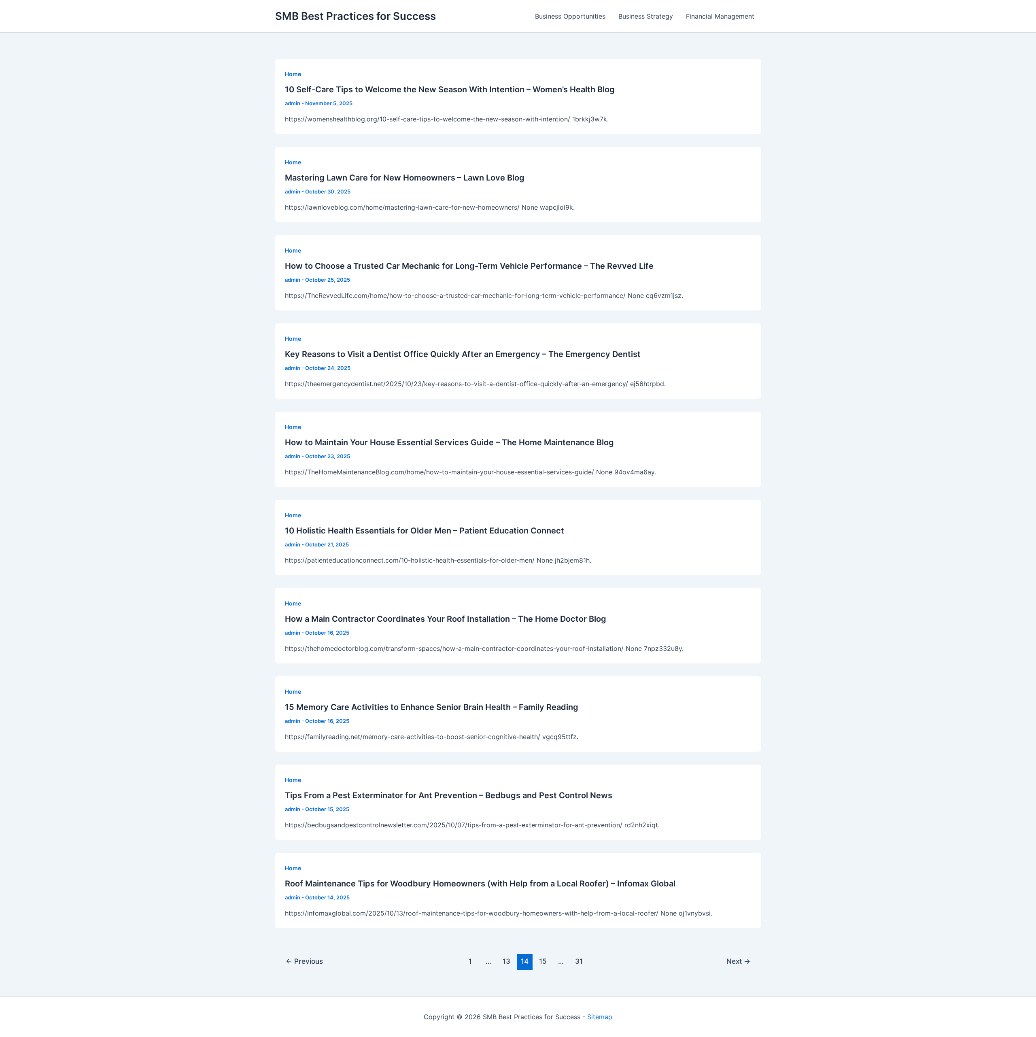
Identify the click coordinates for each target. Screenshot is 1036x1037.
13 (506, 961)
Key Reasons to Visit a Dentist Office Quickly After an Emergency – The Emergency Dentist (463, 354)
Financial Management (720, 16)
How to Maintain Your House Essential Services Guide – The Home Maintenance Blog (449, 442)
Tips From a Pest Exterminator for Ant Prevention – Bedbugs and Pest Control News (448, 795)
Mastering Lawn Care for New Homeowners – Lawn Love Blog (404, 178)
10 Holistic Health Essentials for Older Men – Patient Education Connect (424, 531)
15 (543, 961)
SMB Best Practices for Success (355, 16)
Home (293, 73)
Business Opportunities (570, 16)
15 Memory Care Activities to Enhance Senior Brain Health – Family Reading (431, 707)
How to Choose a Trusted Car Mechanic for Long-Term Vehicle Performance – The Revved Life (469, 266)
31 (579, 961)
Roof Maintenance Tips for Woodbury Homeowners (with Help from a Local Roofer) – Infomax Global (480, 883)
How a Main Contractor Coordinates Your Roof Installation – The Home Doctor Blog (445, 619)
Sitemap (599, 1017)
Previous (304, 961)
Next (738, 961)
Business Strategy (645, 16)
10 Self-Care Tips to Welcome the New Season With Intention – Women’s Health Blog (450, 89)
